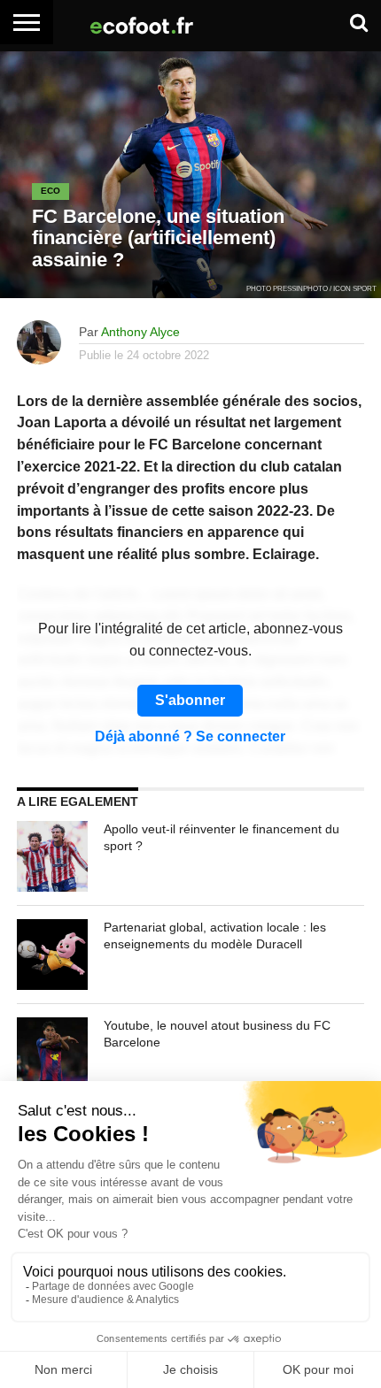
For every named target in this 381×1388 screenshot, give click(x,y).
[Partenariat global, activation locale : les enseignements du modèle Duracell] (52, 954)
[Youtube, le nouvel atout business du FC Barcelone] (52, 1052)
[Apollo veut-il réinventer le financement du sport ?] (52, 856)
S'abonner (190, 700)
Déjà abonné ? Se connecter (190, 737)
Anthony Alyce (140, 332)
